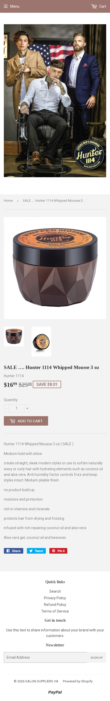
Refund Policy (55, 605)
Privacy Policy (55, 598)
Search (55, 591)
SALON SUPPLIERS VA (41, 681)
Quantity (11, 400)
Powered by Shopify (78, 681)
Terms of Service (55, 611)
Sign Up (97, 657)
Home (8, 200)
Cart (102, 6)
